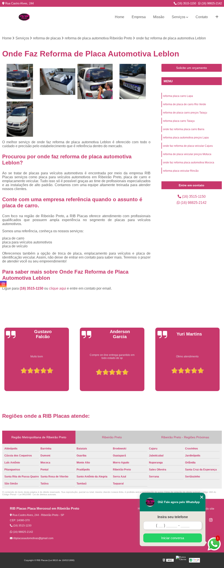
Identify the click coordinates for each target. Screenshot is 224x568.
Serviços (178, 17)
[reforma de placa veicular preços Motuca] (132, 81)
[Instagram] (211, 520)
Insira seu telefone (173, 517)
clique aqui (57, 288)
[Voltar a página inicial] (24, 17)
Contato (202, 17)
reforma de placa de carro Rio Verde (184, 104)
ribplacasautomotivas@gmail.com (32, 538)
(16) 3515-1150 (186, 3)
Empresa (139, 17)
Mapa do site (206, 508)
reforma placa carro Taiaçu (179, 120)
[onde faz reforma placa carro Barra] (20, 119)
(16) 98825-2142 (211, 3)
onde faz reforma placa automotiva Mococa (188, 162)
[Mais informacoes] (217, 17)
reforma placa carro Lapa (178, 96)
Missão (158, 17)
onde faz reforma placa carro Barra (183, 129)
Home (119, 17)
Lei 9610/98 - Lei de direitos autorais (37, 494)
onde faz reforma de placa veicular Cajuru (188, 145)
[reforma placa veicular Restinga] (20, 81)
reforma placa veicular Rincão (181, 170)
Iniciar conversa (172, 538)
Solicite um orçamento (191, 68)
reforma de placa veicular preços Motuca (187, 154)
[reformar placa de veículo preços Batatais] (57, 81)
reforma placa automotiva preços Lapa (186, 137)
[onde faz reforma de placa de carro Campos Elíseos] (95, 81)
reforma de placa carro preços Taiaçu (185, 112)
